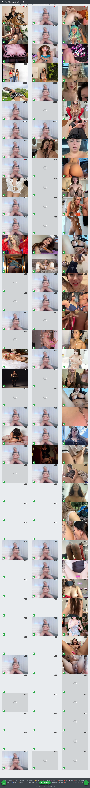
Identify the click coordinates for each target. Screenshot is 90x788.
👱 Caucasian (21, 780)
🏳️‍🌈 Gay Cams (15, 782)
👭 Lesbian (81, 780)
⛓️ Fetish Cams (39, 782)
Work (44, 786)
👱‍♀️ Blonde (47, 780)
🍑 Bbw (66, 780)
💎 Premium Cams (30, 782)
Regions (40, 786)
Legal (56, 786)
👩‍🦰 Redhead (60, 780)
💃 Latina (15, 780)
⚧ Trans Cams (22, 782)
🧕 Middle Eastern (29, 780)
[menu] (3, 782)
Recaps (47, 786)
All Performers (51, 786)
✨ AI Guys (60, 782)
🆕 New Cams (7, 782)
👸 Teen (42, 780)
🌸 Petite (71, 780)
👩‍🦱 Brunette (53, 780)
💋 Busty (76, 780)
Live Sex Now (45, 782)
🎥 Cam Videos (75, 782)
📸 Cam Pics (83, 782)
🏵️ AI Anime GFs (53, 782)
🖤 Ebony (10, 780)
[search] (86, 782)
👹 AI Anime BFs (67, 782)
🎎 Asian (4, 780)
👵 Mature (37, 780)
